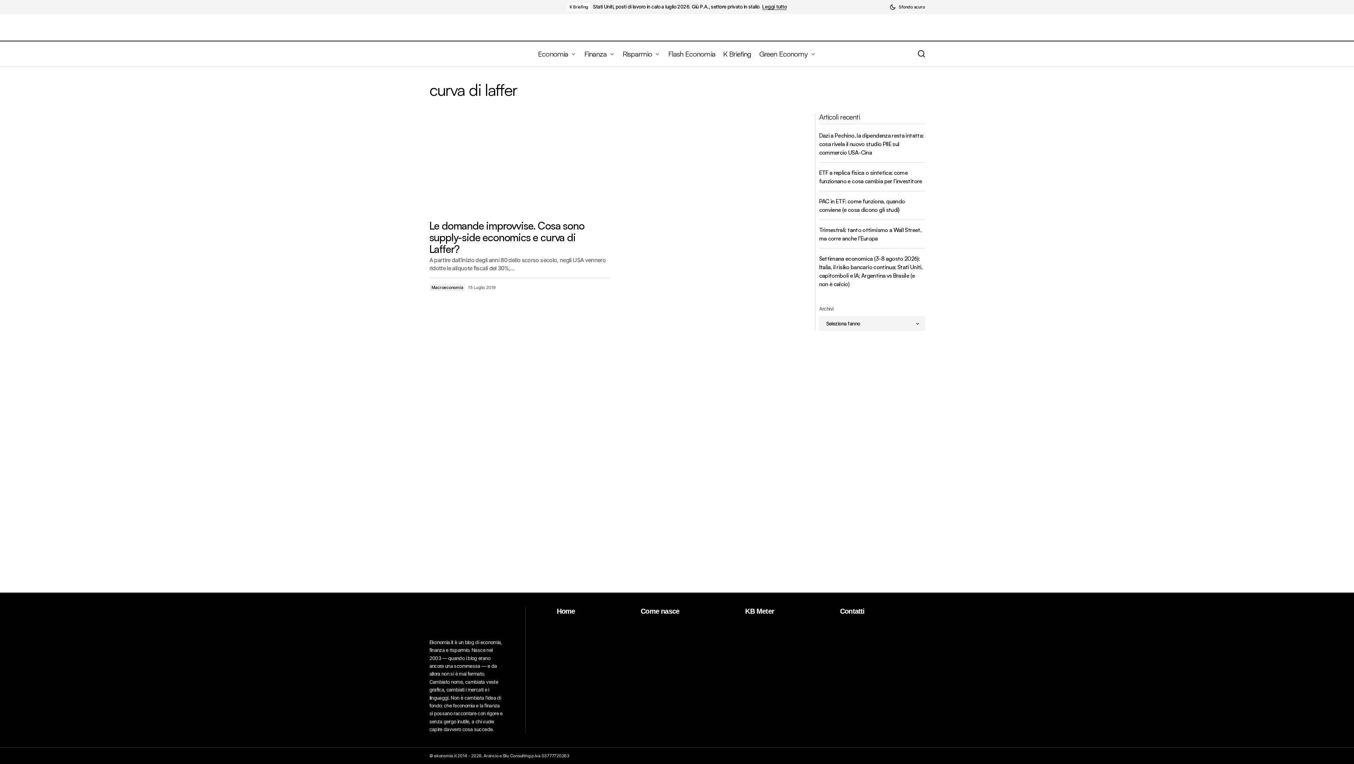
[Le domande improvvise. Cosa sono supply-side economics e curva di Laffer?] (519, 164)
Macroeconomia (447, 287)
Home (566, 611)
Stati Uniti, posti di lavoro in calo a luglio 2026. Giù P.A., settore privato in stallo (676, 7)
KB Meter (759, 611)
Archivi (826, 309)
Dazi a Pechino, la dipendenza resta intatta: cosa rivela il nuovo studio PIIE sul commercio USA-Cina (871, 144)
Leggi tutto (774, 7)
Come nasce (660, 611)
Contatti (852, 611)
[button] (907, 7)
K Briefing (579, 7)
